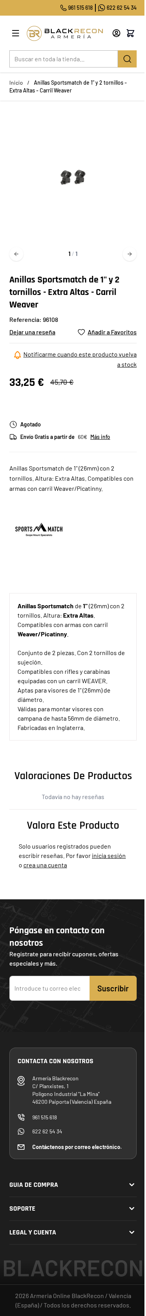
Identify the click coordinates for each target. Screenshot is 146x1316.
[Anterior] (16, 254)
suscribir (113, 988)
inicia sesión (109, 855)
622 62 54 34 (122, 7)
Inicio (16, 82)
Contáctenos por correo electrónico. (77, 1147)
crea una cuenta (45, 864)
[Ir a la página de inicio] (66, 33)
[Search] (127, 58)
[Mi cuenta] (116, 33)
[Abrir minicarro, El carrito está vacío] (130, 33)
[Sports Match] (38, 529)
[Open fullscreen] (73, 177)
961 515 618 (80, 7)
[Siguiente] (130, 254)
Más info (100, 436)
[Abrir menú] (15, 33)
